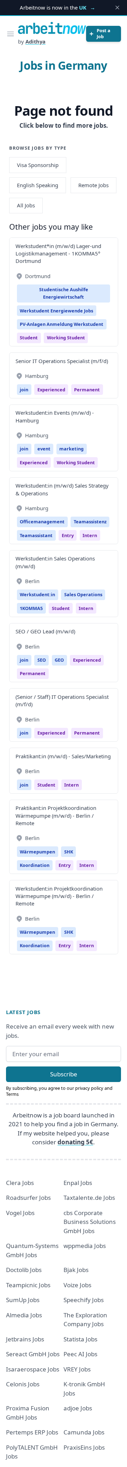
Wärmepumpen (37, 851)
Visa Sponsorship (38, 164)
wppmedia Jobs (85, 1246)
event (43, 448)
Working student (66, 337)
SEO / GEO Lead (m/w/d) (45, 631)
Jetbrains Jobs (25, 1339)
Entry (68, 535)
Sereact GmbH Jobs (33, 1354)
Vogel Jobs (20, 1213)
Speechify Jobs (84, 1300)
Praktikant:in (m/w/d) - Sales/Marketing (63, 756)
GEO (59, 660)
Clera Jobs (20, 1183)
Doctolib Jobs (24, 1270)
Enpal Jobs (78, 1183)
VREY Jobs (77, 1369)
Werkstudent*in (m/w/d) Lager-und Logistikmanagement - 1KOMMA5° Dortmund (58, 253)
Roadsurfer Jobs (28, 1197)
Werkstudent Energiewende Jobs (56, 310)
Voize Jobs (77, 1285)
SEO (41, 660)
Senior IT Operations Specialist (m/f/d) (62, 360)
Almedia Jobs (24, 1315)
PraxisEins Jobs (84, 1447)
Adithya (35, 41)
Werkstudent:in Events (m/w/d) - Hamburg (55, 416)
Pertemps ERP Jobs (32, 1432)
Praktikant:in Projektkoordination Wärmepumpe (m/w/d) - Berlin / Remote (56, 815)
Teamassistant (36, 535)
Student (29, 337)
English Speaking (37, 185)
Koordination (34, 865)
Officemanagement (42, 521)
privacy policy (89, 1088)
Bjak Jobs (76, 1270)
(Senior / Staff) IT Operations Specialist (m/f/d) (62, 700)
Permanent (87, 389)
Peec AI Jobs (80, 1354)
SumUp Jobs (23, 1300)
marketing (71, 448)
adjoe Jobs (78, 1408)
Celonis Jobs (23, 1384)
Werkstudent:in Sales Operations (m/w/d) (55, 562)
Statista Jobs (80, 1339)
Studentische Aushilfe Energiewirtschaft (63, 293)
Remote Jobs (93, 185)
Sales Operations (83, 594)
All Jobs (26, 205)
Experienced (51, 389)
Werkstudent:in (37, 594)
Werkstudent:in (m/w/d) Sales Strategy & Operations (62, 489)
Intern (90, 535)
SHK (68, 851)
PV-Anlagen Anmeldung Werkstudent (61, 324)
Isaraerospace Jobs (32, 1369)
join (24, 389)
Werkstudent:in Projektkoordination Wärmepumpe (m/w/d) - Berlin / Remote (59, 896)
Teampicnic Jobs (28, 1285)
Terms (12, 1094)
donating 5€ (75, 1142)
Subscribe (63, 1074)
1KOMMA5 (31, 608)
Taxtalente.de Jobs (89, 1197)
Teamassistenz (90, 521)
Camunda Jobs (84, 1432)
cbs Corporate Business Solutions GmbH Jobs (90, 1222)
